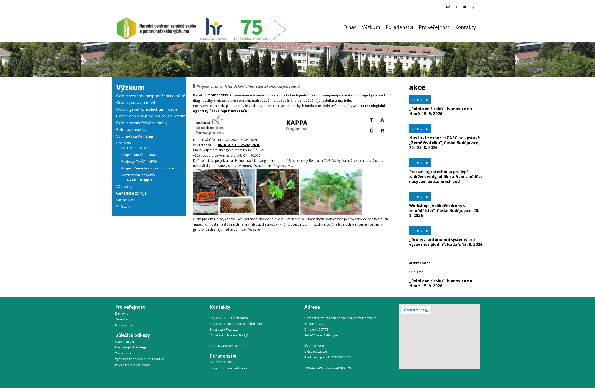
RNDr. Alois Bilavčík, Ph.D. (239, 145)
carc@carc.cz (229, 329)
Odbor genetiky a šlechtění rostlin (147, 109)
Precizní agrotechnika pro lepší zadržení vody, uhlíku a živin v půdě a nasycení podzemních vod (445, 176)
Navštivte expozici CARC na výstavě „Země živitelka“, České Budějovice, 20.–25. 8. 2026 (444, 142)
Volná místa (123, 353)
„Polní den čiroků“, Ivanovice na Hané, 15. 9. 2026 (440, 111)
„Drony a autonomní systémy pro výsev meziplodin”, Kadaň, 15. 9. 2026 (446, 242)
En (472, 8)
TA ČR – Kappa (139, 179)
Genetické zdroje (131, 193)
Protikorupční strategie (131, 347)
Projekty (123, 143)
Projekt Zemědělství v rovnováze (147, 168)
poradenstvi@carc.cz (234, 368)
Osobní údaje (124, 341)
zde (257, 229)
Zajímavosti (123, 319)
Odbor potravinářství (135, 102)
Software (124, 206)
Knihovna (122, 313)
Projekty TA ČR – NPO (139, 161)
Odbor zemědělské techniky (142, 122)
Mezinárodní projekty (138, 174)
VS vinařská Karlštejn (135, 136)
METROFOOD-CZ (135, 148)
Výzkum (371, 27)
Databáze (125, 199)
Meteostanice (124, 325)
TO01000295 (218, 95)
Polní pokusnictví (132, 129)
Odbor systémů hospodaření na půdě (150, 95)
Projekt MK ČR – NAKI (138, 154)
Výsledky (124, 186)
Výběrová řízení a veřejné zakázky (139, 359)
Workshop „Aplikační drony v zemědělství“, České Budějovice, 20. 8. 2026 (444, 210)
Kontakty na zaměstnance (228, 346)
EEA (353, 105)
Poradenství (399, 27)
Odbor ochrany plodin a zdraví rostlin (150, 116)
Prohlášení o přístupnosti (132, 365)
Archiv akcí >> (419, 263)
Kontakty (465, 27)
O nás (349, 27)
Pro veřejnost (434, 27)
